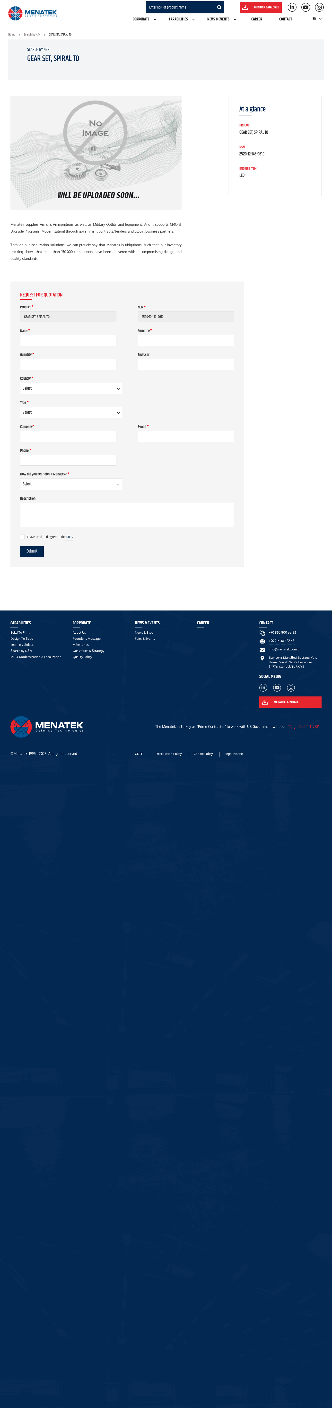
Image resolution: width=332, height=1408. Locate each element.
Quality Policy (82, 657)
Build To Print (20, 632)
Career (256, 19)
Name (25, 331)
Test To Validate (22, 645)
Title (24, 403)
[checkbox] (22, 537)
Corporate (141, 19)
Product (27, 307)
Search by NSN (32, 34)
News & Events (218, 19)
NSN (142, 307)
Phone (25, 451)
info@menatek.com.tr (284, 649)
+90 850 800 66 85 (282, 632)
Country (26, 379)
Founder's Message (87, 638)
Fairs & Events (145, 638)
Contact (285, 19)
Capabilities (178, 19)
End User (143, 355)
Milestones (81, 645)
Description (27, 499)
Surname (145, 331)
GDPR (69, 537)
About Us (79, 632)
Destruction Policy (169, 754)
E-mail (143, 427)
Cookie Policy (203, 754)
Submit (31, 551)
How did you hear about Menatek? (44, 474)
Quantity (27, 355)
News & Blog (144, 632)
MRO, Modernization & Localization (35, 657)
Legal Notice (234, 754)
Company (27, 427)
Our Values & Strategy (88, 651)
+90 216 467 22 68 (282, 641)
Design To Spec (21, 638)
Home (11, 34)
